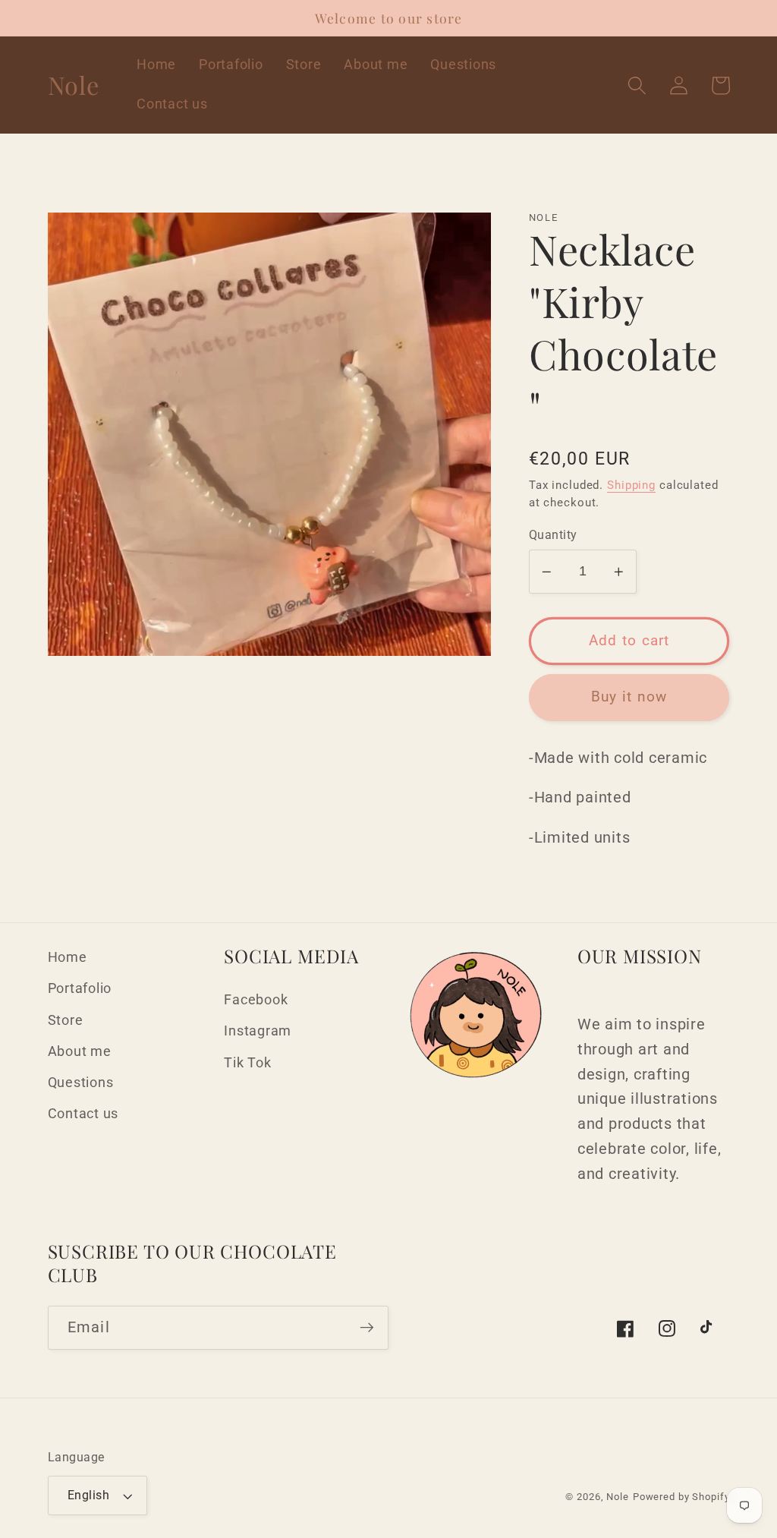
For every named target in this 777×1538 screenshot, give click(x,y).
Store (65, 1020)
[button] (637, 85)
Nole (617, 1496)
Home (67, 957)
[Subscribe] (367, 1328)
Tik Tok (247, 1062)
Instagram (257, 1030)
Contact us (83, 1113)
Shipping (631, 485)
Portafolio (80, 988)
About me (80, 1051)
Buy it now (629, 697)
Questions (81, 1082)
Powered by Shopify (681, 1496)
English (89, 1495)
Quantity (553, 535)
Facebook (256, 999)
